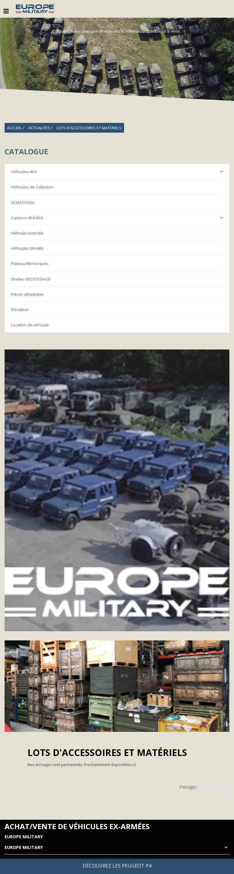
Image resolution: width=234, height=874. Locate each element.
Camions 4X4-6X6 (27, 217)
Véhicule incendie (27, 233)
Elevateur (20, 309)
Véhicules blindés (27, 248)
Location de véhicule (30, 325)
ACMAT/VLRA (22, 202)
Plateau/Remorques (29, 263)
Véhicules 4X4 (24, 171)
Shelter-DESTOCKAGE (31, 279)
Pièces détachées (27, 294)
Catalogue (26, 151)
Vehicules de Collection (32, 187)
